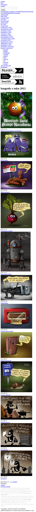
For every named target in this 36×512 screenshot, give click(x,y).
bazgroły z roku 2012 (6, 48)
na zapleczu (4, 67)
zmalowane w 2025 (6, 27)
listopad (5, 51)
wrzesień (5, 54)
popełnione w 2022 (6, 32)
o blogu (3, 6)
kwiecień (5, 62)
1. (10, 482)
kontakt (3, 1)
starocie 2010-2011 (6, 65)
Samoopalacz (4, 303)
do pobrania (4, 4)
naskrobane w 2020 (6, 35)
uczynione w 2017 (6, 40)
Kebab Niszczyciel (6, 360)
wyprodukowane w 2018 (8, 38)
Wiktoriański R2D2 (6, 274)
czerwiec (5, 59)
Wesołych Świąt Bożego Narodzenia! (11, 131)
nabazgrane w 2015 (6, 43)
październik (6, 53)
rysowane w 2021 (6, 34)
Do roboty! (4, 478)
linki (2, 3)
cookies (3, 485)
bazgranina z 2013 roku (7, 46)
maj (4, 61)
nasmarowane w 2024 (7, 29)
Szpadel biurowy (5, 422)
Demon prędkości (5, 395)
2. (12, 482)
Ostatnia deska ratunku (7, 331)
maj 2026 (3, 19)
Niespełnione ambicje (7, 231)
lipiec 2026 (4, 16)
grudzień (5, 49)
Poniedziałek (4, 449)
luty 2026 (3, 24)
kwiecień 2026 (5, 21)
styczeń (5, 64)
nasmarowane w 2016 (7, 41)
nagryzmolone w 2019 (7, 37)
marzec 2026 (4, 22)
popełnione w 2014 (6, 45)
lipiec (4, 57)
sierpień (5, 56)
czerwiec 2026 (5, 18)
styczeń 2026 (4, 26)
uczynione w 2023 (6, 30)
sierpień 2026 (4, 14)
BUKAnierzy (4, 160)
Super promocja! (5, 192)
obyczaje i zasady (5, 486)
